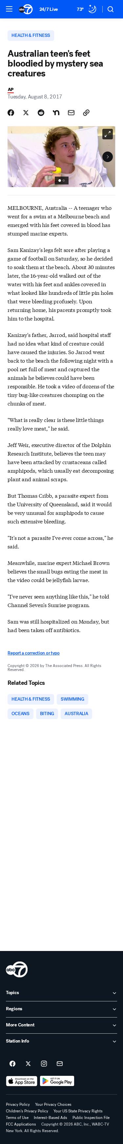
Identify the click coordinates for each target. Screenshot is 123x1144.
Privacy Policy (18, 1104)
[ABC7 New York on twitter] (28, 1064)
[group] (62, 180)
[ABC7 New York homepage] (26, 9)
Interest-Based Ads (50, 1118)
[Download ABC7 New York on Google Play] (57, 1081)
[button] (9, 8)
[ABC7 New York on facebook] (12, 1064)
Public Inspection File (91, 1118)
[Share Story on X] (25, 112)
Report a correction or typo (33, 653)
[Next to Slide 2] (107, 157)
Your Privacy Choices (53, 1104)
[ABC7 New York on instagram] (44, 1064)
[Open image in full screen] (107, 134)
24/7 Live (48, 9)
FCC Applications (21, 1124)
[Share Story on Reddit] (41, 112)
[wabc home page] (17, 969)
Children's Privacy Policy (27, 1111)
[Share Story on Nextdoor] (56, 112)
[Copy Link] (86, 112)
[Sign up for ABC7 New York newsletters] (59, 1064)
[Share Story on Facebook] (10, 112)
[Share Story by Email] (71, 112)
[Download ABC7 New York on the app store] (21, 1081)
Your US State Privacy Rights (78, 1111)
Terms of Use (17, 1118)
